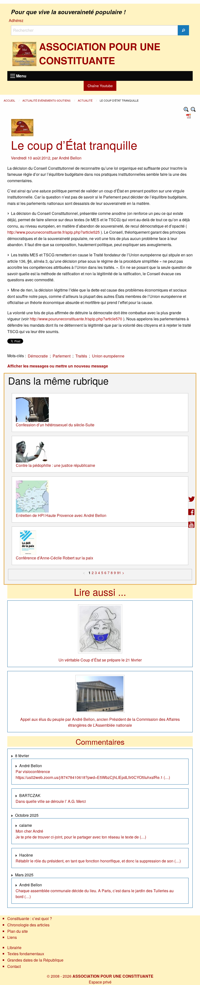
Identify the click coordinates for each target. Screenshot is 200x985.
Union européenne (108, 356)
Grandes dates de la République (35, 960)
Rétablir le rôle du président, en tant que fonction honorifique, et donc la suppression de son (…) (98, 861)
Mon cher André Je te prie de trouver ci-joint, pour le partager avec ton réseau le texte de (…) (81, 834)
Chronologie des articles (28, 925)
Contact (14, 966)
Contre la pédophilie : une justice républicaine (55, 465)
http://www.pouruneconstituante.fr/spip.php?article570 (76, 319)
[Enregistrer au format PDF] (189, 115)
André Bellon (70, 158)
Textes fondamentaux (25, 953)
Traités (81, 356)
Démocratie (38, 356)
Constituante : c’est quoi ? (29, 918)
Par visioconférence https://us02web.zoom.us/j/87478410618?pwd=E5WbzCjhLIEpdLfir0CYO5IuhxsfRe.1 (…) (93, 774)
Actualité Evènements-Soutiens (46, 100)
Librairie (14, 947)
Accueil (10, 100)
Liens (12, 937)
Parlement (61, 356)
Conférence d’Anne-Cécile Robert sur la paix (54, 558)
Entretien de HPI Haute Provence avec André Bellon (61, 515)
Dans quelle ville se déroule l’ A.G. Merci (51, 801)
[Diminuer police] (193, 109)
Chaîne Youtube (100, 85)
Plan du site (17, 931)
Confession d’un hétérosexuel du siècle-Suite (55, 425)
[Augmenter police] (186, 109)
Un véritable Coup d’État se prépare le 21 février (100, 660)
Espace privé (100, 982)
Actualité (85, 100)
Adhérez (16, 20)
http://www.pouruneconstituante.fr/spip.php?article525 (53, 232)
